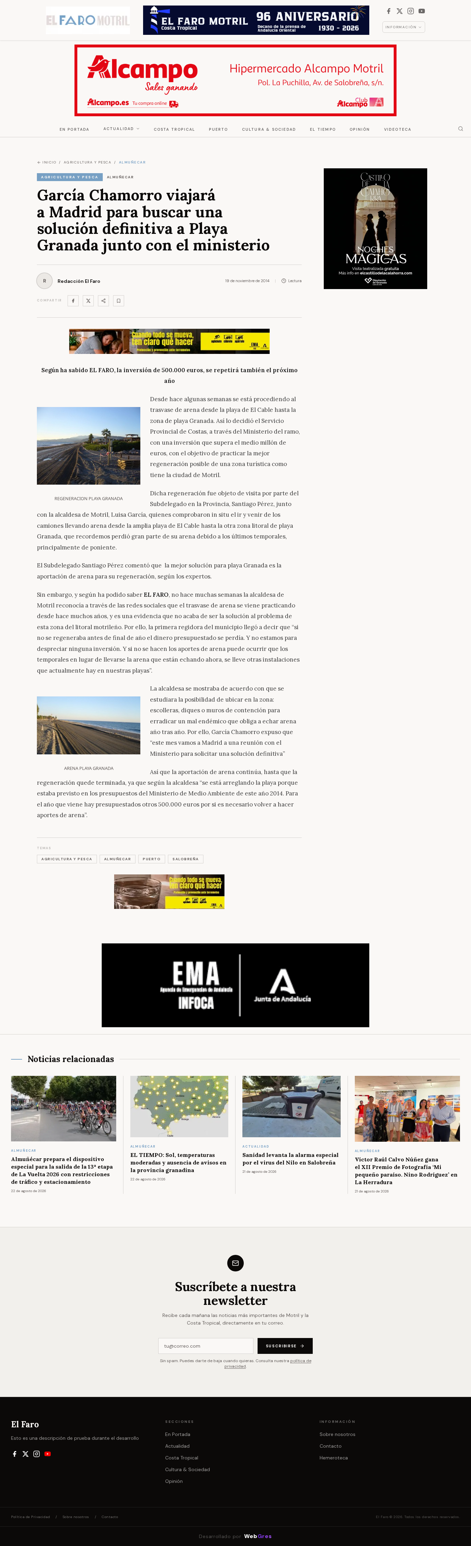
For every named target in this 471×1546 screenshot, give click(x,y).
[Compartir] (103, 300)
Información (401, 27)
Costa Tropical (175, 129)
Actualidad (118, 128)
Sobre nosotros (337, 1434)
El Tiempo (323, 129)
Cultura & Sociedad (269, 129)
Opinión (360, 129)
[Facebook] (388, 11)
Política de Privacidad (30, 1517)
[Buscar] (460, 128)
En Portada (75, 129)
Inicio (49, 162)
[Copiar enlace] (118, 300)
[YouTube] (421, 11)
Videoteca (398, 129)
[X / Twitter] (399, 11)
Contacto (331, 1446)
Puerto (218, 129)
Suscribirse (281, 1346)
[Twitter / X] (88, 300)
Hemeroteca (334, 1458)
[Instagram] (410, 11)
